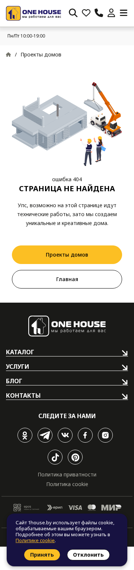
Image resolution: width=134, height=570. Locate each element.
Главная (67, 279)
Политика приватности (67, 474)
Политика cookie (67, 484)
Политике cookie (35, 540)
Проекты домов (67, 254)
